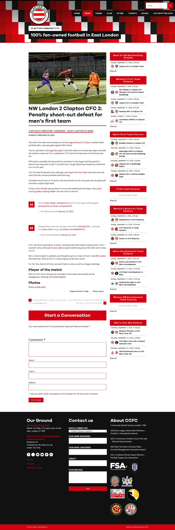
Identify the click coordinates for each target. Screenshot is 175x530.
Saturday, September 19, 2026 (122, 161)
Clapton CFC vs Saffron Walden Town (132, 175)
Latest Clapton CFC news (80, 131)
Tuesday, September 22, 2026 (122, 171)
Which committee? (78, 428)
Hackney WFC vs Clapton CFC (131, 111)
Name (32, 360)
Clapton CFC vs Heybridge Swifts (130, 165)
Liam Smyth (69, 172)
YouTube (42, 454)
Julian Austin (48, 229)
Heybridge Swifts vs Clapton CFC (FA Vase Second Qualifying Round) (132, 153)
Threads (30, 464)
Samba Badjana (58, 277)
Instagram (37, 454)
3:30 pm (136, 108)
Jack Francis (52, 248)
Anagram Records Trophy (78, 142)
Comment (37, 340)
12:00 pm (136, 328)
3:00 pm (136, 139)
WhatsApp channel (35, 468)
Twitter (46, 454)
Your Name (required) (79, 436)
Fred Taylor (83, 172)
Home (77, 13)
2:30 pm (134, 116)
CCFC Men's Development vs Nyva (131, 273)
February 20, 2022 (65, 211)
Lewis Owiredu (35, 175)
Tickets (132, 13)
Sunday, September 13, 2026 (121, 63)
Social (145, 13)
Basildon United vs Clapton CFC (132, 143)
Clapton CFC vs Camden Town (131, 66)
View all (113, 71)
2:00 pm (136, 63)
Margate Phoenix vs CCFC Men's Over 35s (129, 332)
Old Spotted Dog (163, 13)
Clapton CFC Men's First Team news (47, 131)
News (87, 13)
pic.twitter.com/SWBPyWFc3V (72, 229)
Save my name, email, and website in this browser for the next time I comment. (64, 394)
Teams (98, 13)
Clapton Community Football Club (137, 527)
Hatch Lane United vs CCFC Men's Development (130, 263)
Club (109, 13)
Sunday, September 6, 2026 (121, 86)
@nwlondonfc (44, 206)
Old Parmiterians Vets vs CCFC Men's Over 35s (131, 352)
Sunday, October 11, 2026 (120, 116)
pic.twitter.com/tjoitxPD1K (61, 206)
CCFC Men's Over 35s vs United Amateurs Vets (132, 342)
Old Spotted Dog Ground (38, 425)
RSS (51, 454)
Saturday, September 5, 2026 (121, 139)
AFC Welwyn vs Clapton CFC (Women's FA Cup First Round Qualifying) (131, 92)
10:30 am (136, 224)
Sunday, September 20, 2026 (121, 235)
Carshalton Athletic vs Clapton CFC (132, 121)
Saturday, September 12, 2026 (122, 148)
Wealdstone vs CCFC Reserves (131, 220)
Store (120, 13)
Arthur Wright (41, 188)
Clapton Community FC (45, 28)
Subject (72, 459)
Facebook (28, 454)
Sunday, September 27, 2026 (121, 108)
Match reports (98, 291)
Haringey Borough (54, 150)
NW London (67, 145)
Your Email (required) (80, 447)
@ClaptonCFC (62, 203)
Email (32, 371)
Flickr (33, 454)
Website (32, 383)
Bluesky (30, 460)
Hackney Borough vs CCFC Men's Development (130, 283)
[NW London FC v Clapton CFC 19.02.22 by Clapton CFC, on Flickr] (37, 287)
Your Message (75, 470)
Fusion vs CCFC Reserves (129, 238)
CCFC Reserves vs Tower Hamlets (129, 229)
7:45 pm (137, 171)
